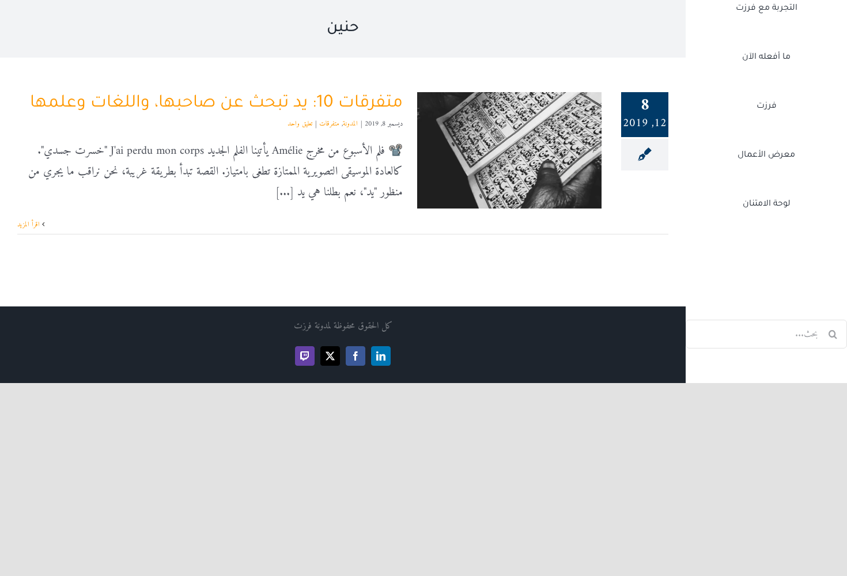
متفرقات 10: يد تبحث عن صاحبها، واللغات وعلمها (216, 103)
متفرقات (329, 124)
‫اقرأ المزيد (29, 225)
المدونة (350, 124)
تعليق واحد (300, 124)
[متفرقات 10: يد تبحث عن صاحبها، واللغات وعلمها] (509, 150)
